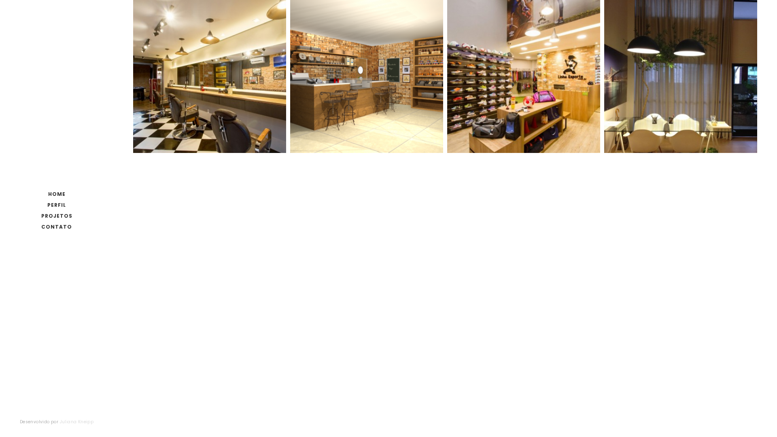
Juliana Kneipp (77, 422)
